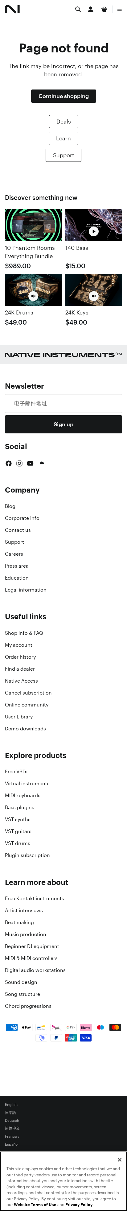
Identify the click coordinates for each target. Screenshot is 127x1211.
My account (18, 644)
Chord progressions (28, 1005)
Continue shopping (64, 96)
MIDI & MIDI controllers (31, 958)
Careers (14, 553)
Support (63, 155)
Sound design (21, 982)
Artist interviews (24, 910)
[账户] (90, 9)
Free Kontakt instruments (34, 898)
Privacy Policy (78, 1205)
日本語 (10, 1112)
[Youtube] (30, 463)
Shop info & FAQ (24, 632)
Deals (63, 121)
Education (17, 577)
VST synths (18, 819)
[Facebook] (8, 463)
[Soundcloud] (41, 463)
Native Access (21, 680)
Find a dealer (20, 668)
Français (12, 1136)
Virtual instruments (27, 783)
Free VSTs (16, 771)
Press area (17, 565)
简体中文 (12, 1128)
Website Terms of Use (35, 1205)
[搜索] (78, 9)
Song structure (22, 994)
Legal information (26, 589)
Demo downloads (25, 728)
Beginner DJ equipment (32, 946)
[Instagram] (19, 463)
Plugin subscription (27, 855)
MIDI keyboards (22, 795)
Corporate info (22, 518)
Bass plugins (19, 807)
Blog (10, 506)
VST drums (17, 843)
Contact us (18, 529)
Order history (20, 656)
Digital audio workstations (35, 970)
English (11, 1104)
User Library (19, 716)
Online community (26, 704)
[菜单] (119, 9)
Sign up (63, 424)
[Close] (119, 1160)
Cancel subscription (28, 692)
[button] (33, 296)
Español (11, 1144)
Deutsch (12, 1120)
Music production (25, 934)
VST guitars (18, 831)
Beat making (19, 922)
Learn (63, 138)
